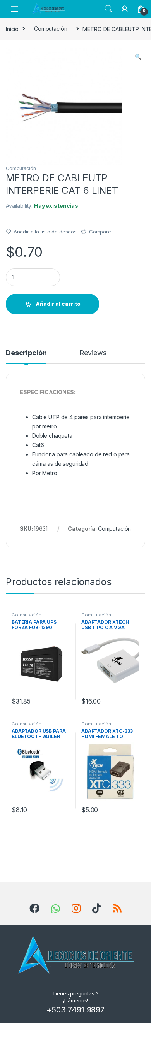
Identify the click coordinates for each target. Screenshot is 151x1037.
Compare (100, 231)
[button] (138, 56)
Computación (50, 28)
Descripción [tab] (26, 353)
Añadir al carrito (58, 303)
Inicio (12, 28)
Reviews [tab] (92, 353)
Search (108, 9)
